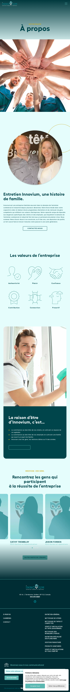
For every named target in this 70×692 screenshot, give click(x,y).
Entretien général (52, 614)
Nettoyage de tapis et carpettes (54, 622)
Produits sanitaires (53, 646)
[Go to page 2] (34, 547)
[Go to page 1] (32, 547)
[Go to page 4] (37, 547)
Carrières (7, 618)
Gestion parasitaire (53, 642)
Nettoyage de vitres (53, 618)
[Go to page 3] (35, 547)
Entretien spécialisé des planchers (53, 638)
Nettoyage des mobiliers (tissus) (52, 632)
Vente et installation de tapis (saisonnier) (53, 627)
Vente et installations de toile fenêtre (54, 650)
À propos (7, 614)
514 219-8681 (35, 597)
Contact (6, 622)
